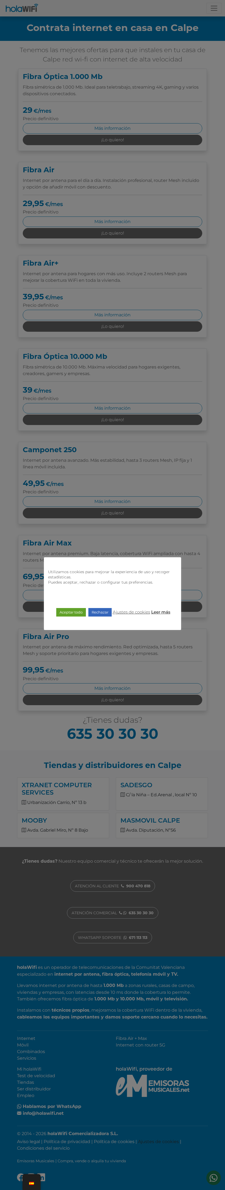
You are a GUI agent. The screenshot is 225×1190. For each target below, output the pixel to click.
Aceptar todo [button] (71, 612)
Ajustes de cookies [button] (131, 612)
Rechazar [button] (100, 612)
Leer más (160, 613)
